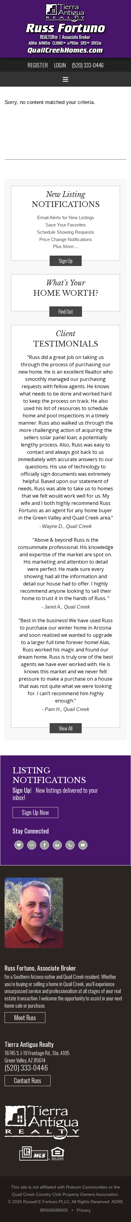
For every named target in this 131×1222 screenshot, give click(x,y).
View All (66, 728)
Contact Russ (27, 1080)
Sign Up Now (35, 812)
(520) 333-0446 (88, 65)
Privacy (84, 1210)
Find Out (65, 311)
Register (37, 65)
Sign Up (66, 260)
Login (60, 65)
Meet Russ (25, 1017)
